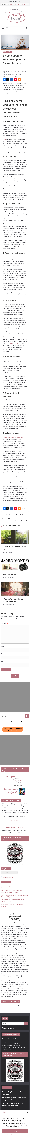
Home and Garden (7, 51)
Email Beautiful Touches (15, 821)
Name (3, 646)
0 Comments (7, 69)
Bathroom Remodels (20, 73)
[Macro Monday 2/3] (15, 558)
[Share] (4, 79)
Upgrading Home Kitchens (20, 76)
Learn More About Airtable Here (15, 827)
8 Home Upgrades (8, 71)
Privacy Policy (19, 1134)
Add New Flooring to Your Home (20, 71)
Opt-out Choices (11, 1134)
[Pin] (15, 79)
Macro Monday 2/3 (9, 574)
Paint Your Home (17, 74)
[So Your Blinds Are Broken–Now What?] (15, 531)
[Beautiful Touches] (3, 28)
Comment (4, 623)
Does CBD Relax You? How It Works (13, 515)
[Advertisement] (15, 697)
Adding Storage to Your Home (9, 73)
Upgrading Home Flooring (8, 76)
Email (3, 654)
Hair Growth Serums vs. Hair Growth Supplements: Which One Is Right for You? (14, 520)
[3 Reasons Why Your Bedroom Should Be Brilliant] (15, 583)
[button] (27, 1113)
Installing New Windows (8, 74)
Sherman (13, 67)
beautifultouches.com (15, 916)
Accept (15, 1131)
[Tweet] (8, 79)
